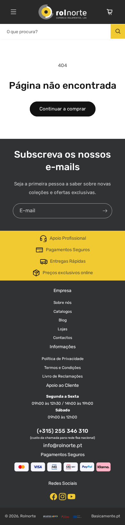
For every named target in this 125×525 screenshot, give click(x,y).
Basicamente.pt (105, 516)
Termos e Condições (62, 367)
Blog (63, 320)
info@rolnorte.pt (62, 445)
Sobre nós (62, 302)
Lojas (62, 329)
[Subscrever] (105, 210)
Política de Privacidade (63, 358)
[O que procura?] (118, 31)
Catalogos (63, 311)
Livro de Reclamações (62, 376)
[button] (13, 12)
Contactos (62, 337)
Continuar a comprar (62, 109)
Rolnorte (28, 516)
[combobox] (62, 31)
